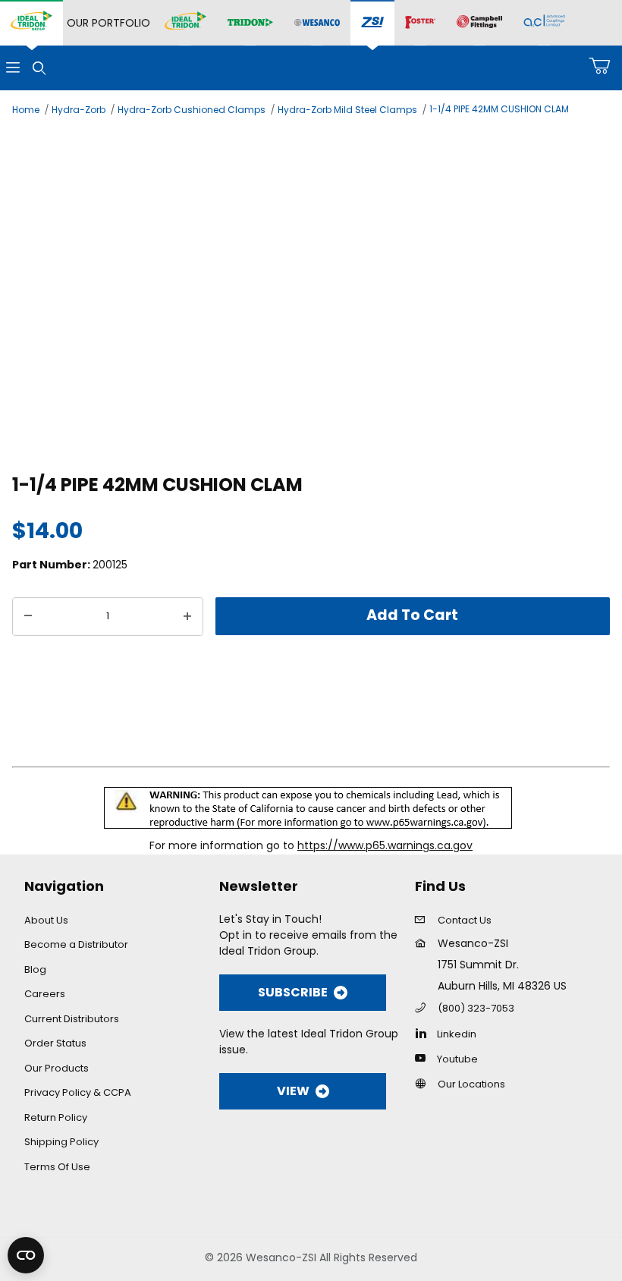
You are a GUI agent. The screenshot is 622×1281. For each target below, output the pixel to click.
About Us (46, 920)
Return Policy (55, 1117)
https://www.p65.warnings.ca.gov (385, 845)
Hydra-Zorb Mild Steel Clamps (347, 109)
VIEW (293, 1091)
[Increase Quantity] (187, 617)
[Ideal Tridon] (185, 22)
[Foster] (420, 22)
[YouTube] (424, 1058)
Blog (35, 969)
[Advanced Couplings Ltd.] (544, 22)
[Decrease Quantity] (28, 617)
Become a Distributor (76, 944)
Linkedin (456, 1034)
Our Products (56, 1068)
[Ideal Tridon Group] (31, 23)
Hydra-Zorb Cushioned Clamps (191, 109)
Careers (44, 994)
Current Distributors (71, 1019)
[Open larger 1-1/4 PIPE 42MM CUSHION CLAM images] (311, 292)
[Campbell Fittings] (479, 23)
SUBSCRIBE (293, 992)
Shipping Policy (61, 1142)
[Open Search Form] (39, 68)
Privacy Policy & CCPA (77, 1092)
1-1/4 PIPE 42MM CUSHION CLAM (499, 108)
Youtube (457, 1059)
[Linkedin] (424, 1032)
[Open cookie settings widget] (26, 1255)
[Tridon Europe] (250, 23)
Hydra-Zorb (78, 109)
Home (25, 109)
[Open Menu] (13, 68)
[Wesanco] (317, 23)
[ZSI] (372, 23)
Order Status (55, 1043)
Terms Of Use (57, 1167)
